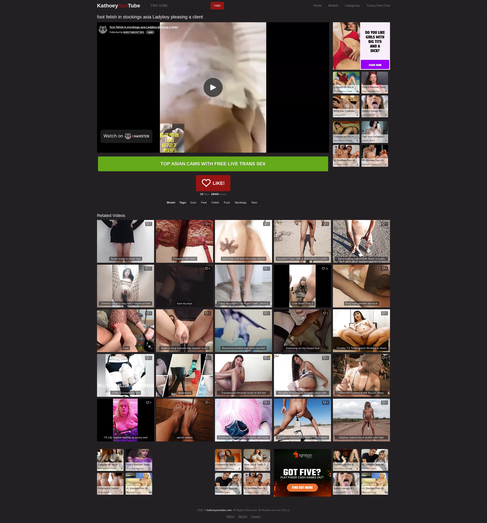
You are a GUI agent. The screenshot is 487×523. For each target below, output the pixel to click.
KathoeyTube (118, 6)
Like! (219, 183)
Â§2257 (242, 516)
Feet (204, 202)
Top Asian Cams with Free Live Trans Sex (213, 163)
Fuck (227, 202)
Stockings (240, 202)
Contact (256, 516)
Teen (254, 202)
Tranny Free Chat (378, 5)
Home (318, 5)
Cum (193, 202)
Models (333, 5)
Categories (352, 5)
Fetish (215, 202)
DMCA (230, 516)
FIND (217, 5)
